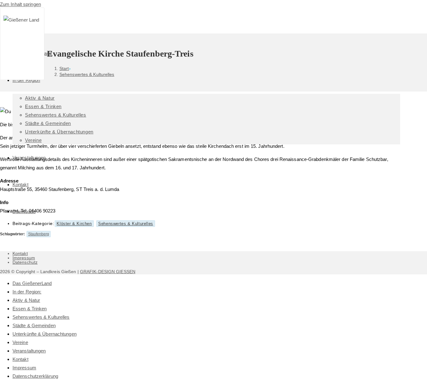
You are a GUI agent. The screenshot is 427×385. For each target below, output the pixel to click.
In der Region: (27, 291)
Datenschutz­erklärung (35, 376)
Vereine (20, 342)
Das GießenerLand (32, 283)
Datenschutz (25, 262)
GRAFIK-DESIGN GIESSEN (107, 271)
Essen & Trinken (30, 308)
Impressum (24, 257)
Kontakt (20, 253)
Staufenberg (38, 234)
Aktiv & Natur (26, 300)
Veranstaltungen (29, 350)
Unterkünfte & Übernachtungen (45, 334)
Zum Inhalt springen (20, 4)
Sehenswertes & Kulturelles (41, 317)
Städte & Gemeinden (34, 325)
